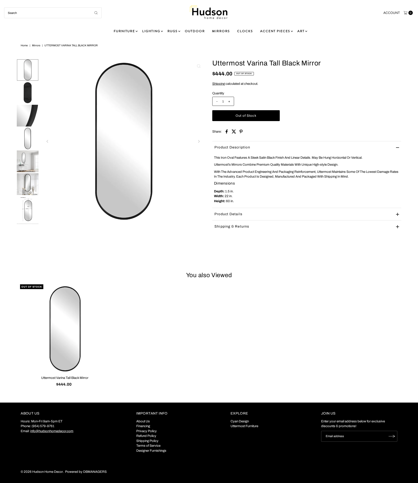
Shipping (218, 83)
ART (301, 31)
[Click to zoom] (199, 66)
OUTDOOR (195, 31)
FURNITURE (124, 31)
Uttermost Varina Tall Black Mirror (64, 378)
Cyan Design (240, 421)
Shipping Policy (147, 441)
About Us (143, 421)
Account (391, 13)
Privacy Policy (146, 431)
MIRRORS (221, 31)
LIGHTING (151, 31)
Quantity (218, 93)
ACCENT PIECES (275, 31)
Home (24, 45)
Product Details (228, 214)
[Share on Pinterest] (241, 131)
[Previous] (47, 141)
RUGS (172, 31)
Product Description (232, 147)
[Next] (199, 141)
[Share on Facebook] (226, 131)
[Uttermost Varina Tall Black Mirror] (65, 329)
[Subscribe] (391, 436)
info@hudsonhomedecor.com (51, 431)
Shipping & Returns (231, 226)
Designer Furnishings (151, 450)
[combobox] (53, 12)
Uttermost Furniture (244, 426)
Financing (143, 426)
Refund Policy (146, 436)
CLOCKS (245, 31)
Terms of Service (148, 445)
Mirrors (36, 45)
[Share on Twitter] (234, 131)
